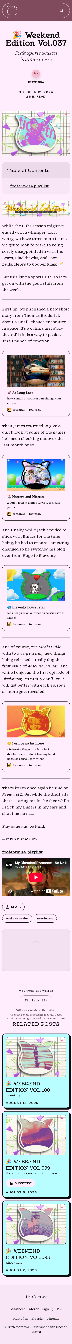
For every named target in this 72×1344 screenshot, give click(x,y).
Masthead (18, 1309)
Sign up (48, 1309)
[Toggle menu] (53, 10)
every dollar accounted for (48, 1018)
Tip (36, 1000)
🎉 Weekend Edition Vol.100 (28, 1087)
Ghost (60, 1327)
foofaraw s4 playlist (29, 186)
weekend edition (17, 918)
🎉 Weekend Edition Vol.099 (28, 1165)
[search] (61, 10)
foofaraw (38, 81)
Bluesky (37, 1319)
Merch (34, 1309)
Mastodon (20, 1319)
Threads (53, 1319)
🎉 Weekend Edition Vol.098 (28, 1254)
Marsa (36, 1332)
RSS (59, 1309)
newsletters (45, 918)
